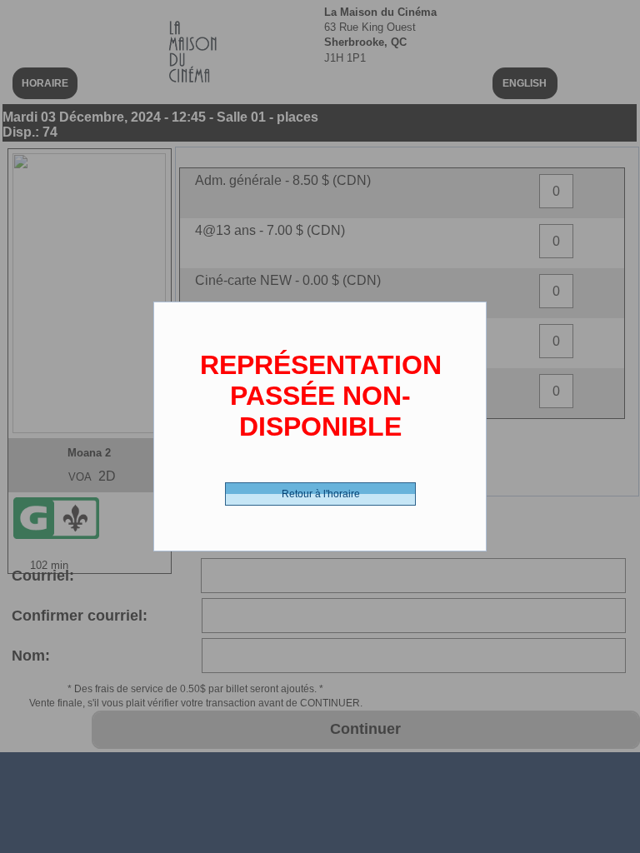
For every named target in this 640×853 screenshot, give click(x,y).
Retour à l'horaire (321, 494)
